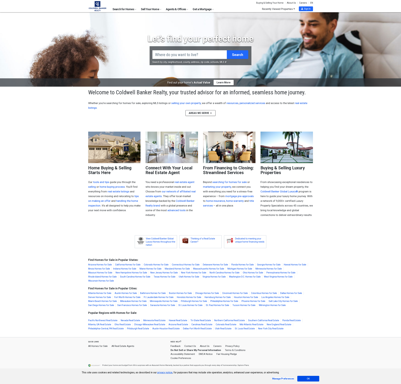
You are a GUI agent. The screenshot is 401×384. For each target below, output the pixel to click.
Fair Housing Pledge (226, 354)
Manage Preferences (283, 379)
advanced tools (176, 210)
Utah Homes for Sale (189, 276)
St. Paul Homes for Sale (217, 305)
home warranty (235, 200)
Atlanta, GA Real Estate (99, 324)
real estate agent (184, 182)
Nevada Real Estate (130, 320)
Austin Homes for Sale (126, 293)
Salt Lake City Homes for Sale (283, 301)
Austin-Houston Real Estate (166, 328)
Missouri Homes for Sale (100, 272)
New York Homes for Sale (193, 272)
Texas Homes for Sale (164, 276)
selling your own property (186, 103)
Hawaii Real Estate (178, 320)
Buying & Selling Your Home (270, 3)
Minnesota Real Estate (154, 320)
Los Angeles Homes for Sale (275, 297)
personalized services (252, 103)
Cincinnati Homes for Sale (235, 293)
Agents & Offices (176, 9)
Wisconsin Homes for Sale (101, 281)
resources (232, 103)
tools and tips (101, 182)
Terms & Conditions (235, 350)
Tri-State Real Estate (200, 320)
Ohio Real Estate (123, 324)
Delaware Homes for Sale (215, 264)
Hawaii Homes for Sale (295, 264)
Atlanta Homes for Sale (99, 293)
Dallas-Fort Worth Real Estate (197, 328)
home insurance (215, 200)
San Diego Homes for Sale (101, 305)
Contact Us (190, 346)
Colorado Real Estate (226, 324)
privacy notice (164, 372)
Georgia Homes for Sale (269, 264)
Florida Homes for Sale (242, 264)
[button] (306, 8)
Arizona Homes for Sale (100, 264)
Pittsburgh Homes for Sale (194, 301)
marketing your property (217, 186)
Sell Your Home (150, 9)
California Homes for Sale (128, 264)
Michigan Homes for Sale (239, 268)
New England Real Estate (279, 324)
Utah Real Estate (223, 328)
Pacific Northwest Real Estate (102, 320)
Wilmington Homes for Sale (272, 305)
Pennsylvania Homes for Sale (280, 272)
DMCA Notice (206, 354)
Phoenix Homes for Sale (253, 301)
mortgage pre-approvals (239, 196)
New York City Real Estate (271, 328)
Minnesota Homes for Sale (268, 268)
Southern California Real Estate (263, 320)
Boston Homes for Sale (180, 293)
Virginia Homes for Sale (214, 276)
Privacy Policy (232, 346)
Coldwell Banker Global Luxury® (279, 191)
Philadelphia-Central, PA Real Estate (106, 328)
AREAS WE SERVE (199, 113)
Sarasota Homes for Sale (162, 305)
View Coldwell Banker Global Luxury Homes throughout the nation (160, 241)
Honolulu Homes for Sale (189, 297)
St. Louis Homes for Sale (190, 305)
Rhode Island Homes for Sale (102, 276)
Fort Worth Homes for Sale (127, 297)
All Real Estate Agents (123, 346)
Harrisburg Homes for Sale (218, 297)
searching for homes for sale (229, 182)
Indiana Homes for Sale (124, 268)
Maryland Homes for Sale (177, 268)
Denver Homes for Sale (99, 297)
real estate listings (118, 191)
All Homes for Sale (98, 346)
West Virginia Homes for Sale (278, 276)
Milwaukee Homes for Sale (133, 301)
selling (92, 186)
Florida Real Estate (291, 320)
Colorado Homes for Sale (156, 264)
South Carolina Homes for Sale (135, 276)
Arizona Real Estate (178, 324)
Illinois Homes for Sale (99, 268)
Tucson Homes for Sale (243, 305)
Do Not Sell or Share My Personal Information (196, 350)
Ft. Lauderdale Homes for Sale (159, 297)
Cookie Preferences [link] (181, 358)
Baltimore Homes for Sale (153, 293)
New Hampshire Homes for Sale (131, 272)
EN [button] (311, 3)
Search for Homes (123, 9)
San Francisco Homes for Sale (132, 305)
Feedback (175, 346)
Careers (303, 3)
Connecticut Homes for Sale (186, 264)
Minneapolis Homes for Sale (164, 301)
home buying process (112, 186)
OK (308, 378)
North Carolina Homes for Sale (225, 272)
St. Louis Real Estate (245, 328)
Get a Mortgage (202, 9)
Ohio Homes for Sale (253, 272)
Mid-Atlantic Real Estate (251, 324)
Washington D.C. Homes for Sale (245, 276)
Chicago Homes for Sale (207, 293)
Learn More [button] (224, 82)
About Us (291, 3)
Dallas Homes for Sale (291, 293)
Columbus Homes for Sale (264, 293)
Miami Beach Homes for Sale (102, 301)
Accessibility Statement (183, 354)
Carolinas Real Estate (201, 324)
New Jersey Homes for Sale (164, 272)
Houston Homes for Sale (246, 297)
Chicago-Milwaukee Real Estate (149, 324)
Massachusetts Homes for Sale (208, 268)
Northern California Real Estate (229, 320)
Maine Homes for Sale (150, 268)
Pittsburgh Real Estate (138, 328)
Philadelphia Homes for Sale (224, 301)
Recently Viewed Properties (277, 9)
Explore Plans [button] (243, 365)
